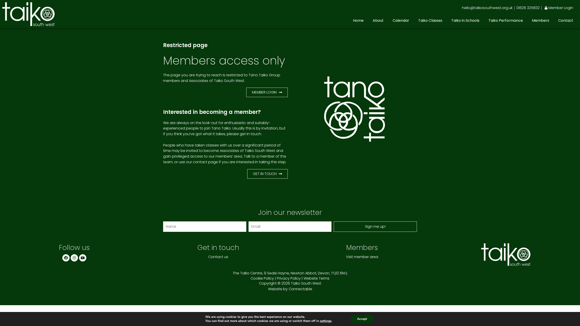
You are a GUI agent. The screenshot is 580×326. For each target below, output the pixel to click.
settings (325, 321)
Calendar (401, 20)
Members (540, 20)
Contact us (218, 256)
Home (358, 20)
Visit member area (362, 256)
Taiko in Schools (465, 20)
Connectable (300, 289)
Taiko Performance (505, 20)
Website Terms (316, 278)
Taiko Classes (430, 20)
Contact (565, 20)
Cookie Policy (262, 278)
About (378, 20)
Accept (362, 319)
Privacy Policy (289, 278)
